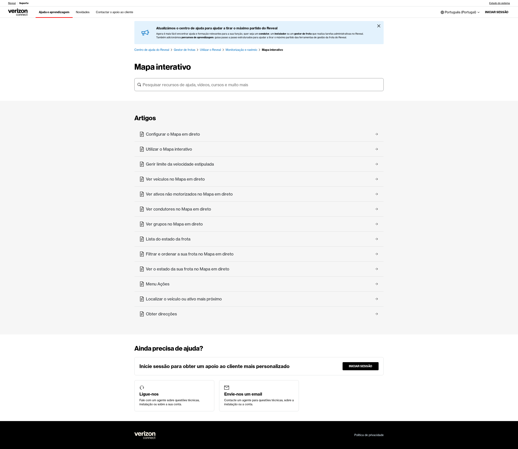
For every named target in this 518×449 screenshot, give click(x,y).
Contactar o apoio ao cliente (114, 12)
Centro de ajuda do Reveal (151, 49)
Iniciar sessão (496, 12)
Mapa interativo (272, 49)
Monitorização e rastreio (241, 49)
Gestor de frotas (184, 49)
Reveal (12, 3)
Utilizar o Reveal (210, 49)
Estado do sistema (499, 3)
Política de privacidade (369, 435)
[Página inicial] (17, 12)
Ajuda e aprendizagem (54, 12)
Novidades (82, 12)
